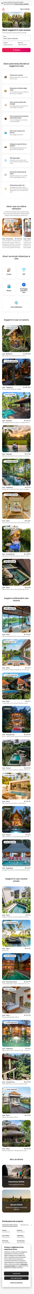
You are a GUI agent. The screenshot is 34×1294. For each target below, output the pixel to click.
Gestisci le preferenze (16, 1282)
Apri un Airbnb (25, 9)
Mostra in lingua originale (21, 4)
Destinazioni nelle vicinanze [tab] (10, 1225)
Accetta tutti (16, 1273)
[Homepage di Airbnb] (3, 9)
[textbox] (9, 45)
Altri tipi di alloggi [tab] (25, 1225)
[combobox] (16, 39)
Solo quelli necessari (16, 1278)
